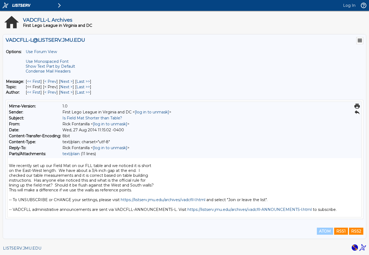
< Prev (50, 81)
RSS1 (341, 231)
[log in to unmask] (152, 112)
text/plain (71, 153)
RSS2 (356, 231)
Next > (66, 81)
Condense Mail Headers (48, 71)
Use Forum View (41, 51)
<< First (34, 81)
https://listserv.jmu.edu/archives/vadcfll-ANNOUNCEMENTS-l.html (249, 209)
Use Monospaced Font (47, 61)
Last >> (83, 81)
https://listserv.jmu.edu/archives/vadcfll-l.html (163, 199)
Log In (349, 5)
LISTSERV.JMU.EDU (22, 248)
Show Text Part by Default (50, 66)
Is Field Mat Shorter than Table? (92, 118)
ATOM (325, 231)
